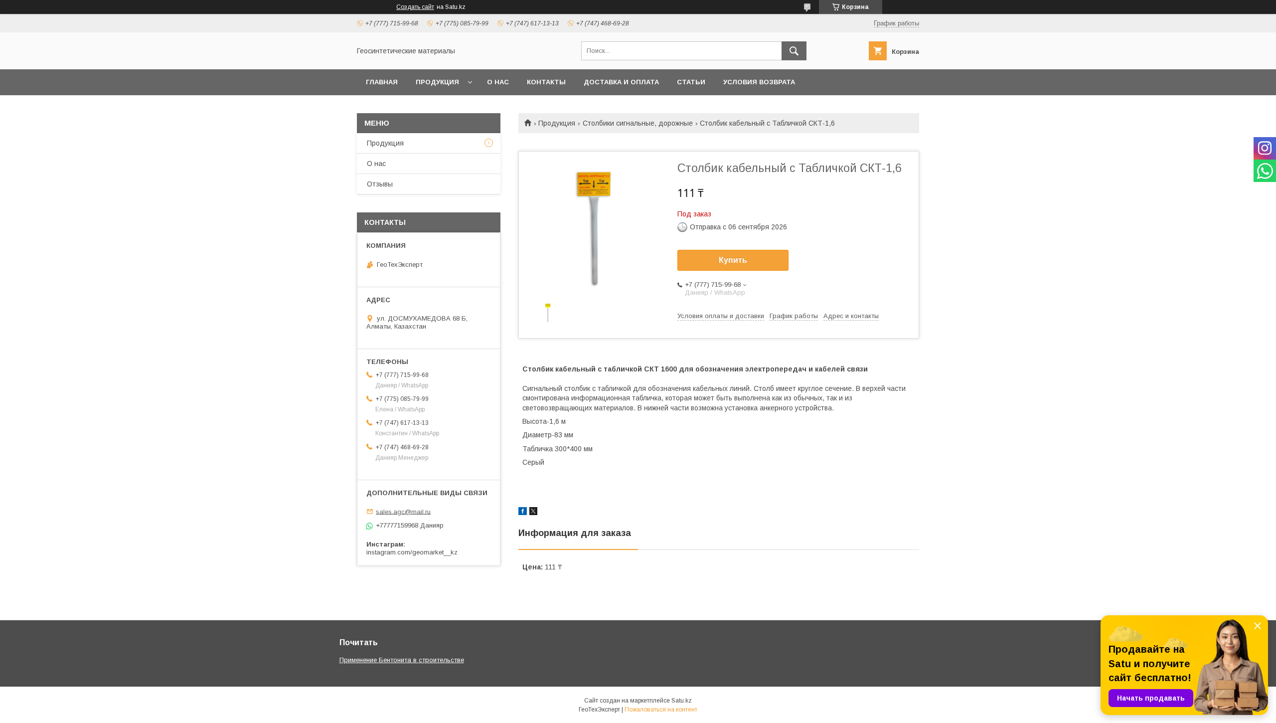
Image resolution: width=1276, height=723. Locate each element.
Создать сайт (415, 6)
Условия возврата (759, 82)
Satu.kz (681, 700)
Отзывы (380, 184)
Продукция (437, 82)
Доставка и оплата (621, 82)
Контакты (546, 82)
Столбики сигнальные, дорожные (638, 123)
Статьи (691, 82)
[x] (533, 513)
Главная (382, 82)
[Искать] (794, 50)
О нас (498, 82)
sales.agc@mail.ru (403, 511)
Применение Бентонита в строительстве (401, 660)
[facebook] (522, 513)
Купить (733, 260)
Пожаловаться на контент (661, 709)
